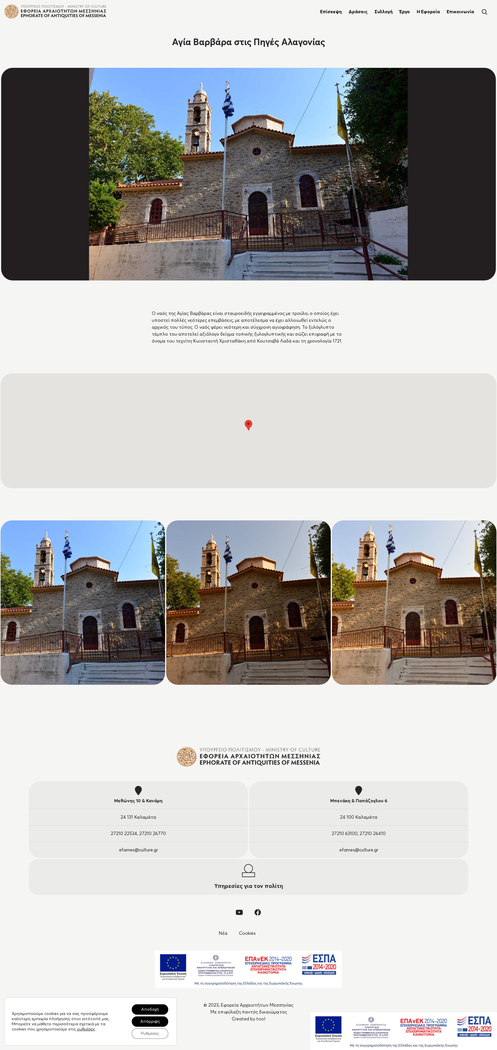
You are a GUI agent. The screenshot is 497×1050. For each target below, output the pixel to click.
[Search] (484, 11)
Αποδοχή (150, 1009)
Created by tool (248, 1019)
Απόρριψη (150, 1022)
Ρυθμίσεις (150, 1034)
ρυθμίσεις (86, 1029)
